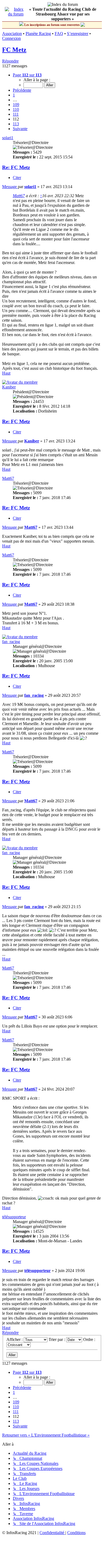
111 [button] (16, 114)
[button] (27, 75)
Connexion (11, 38)
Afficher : (15, 1339)
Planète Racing (38, 33)
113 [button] (16, 124)
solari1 (7, 137)
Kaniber (9, 387)
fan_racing (11, 641)
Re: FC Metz (16, 167)
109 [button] (16, 104)
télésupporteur (14, 1217)
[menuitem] (52, 1532)
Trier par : (57, 1339)
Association (12, 33)
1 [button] (14, 95)
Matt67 (19, 195)
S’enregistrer (77, 33)
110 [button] (16, 109)
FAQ (59, 33)
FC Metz (14, 49)
